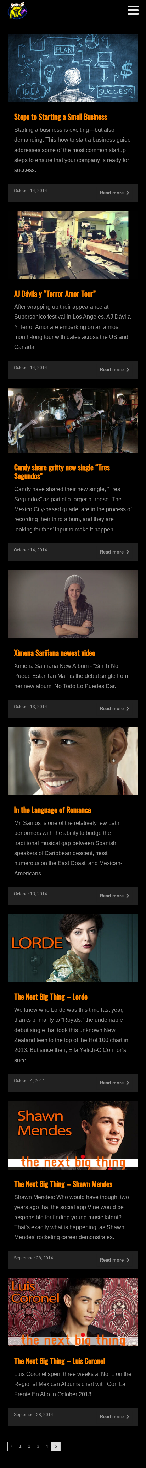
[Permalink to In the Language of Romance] (73, 731)
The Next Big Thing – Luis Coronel (59, 1360)
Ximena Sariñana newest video (54, 652)
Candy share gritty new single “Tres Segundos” (62, 471)
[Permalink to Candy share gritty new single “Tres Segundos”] (73, 392)
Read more (112, 192)
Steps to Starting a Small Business (60, 116)
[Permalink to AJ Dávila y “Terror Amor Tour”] (73, 215)
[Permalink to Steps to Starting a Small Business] (73, 38)
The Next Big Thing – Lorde (51, 996)
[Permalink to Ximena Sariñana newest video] (73, 574)
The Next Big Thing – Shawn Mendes (63, 1184)
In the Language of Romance (52, 809)
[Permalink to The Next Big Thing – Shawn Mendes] (73, 1105)
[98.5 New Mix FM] (17, 11)
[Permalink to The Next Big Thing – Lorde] (73, 918)
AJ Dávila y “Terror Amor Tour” (55, 293)
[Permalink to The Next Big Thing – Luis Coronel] (73, 1282)
